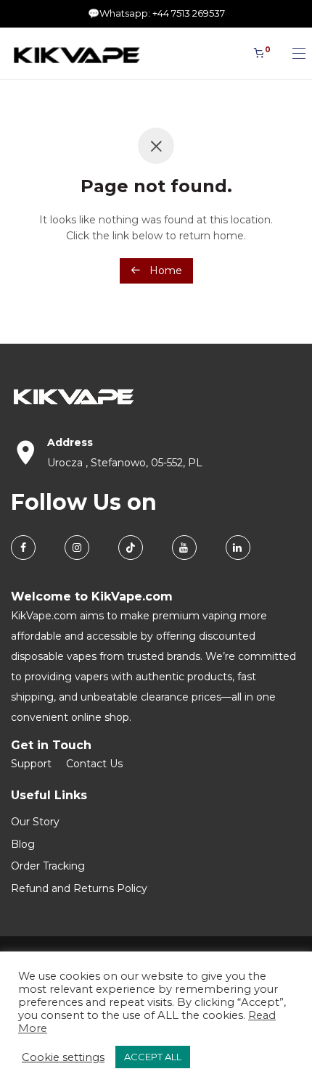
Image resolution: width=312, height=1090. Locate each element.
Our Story (35, 821)
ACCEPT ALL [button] (152, 1056)
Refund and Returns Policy (79, 888)
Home (164, 270)
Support (31, 763)
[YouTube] (184, 547)
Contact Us (94, 763)
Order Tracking (48, 865)
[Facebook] (23, 547)
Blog (23, 844)
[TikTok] (130, 547)
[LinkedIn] (238, 547)
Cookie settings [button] (63, 1057)
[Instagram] (77, 547)
